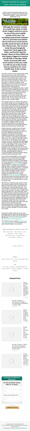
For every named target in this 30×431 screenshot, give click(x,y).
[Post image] (12, 289)
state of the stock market (10, 235)
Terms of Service (16, 428)
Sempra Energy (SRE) (14, 175)
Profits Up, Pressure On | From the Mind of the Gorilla (25, 332)
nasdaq (15, 233)
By (17, 229)
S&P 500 (20, 233)
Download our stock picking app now (14, 221)
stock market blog (12, 237)
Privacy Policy (24, 428)
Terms (12, 405)
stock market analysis (20, 235)
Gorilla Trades (10, 233)
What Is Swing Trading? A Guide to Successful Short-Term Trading (26, 315)
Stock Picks (19, 237)
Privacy (15, 405)
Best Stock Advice (9, 231)
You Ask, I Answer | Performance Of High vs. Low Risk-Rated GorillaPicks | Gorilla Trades (20, 303)
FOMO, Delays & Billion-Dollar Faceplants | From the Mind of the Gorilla (26, 359)
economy (24, 231)
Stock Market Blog (10, 229)
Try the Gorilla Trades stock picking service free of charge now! (13, 218)
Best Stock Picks (18, 231)
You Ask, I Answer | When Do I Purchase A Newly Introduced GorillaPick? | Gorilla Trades (19, 347)
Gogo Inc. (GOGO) (17, 163)
